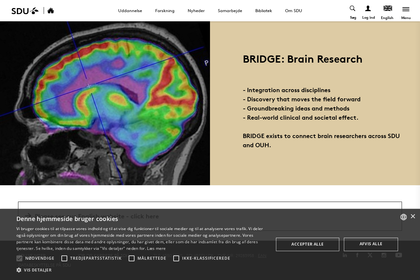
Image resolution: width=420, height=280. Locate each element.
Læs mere (156, 248)
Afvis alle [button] (371, 244)
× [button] (412, 216)
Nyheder (196, 10)
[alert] (210, 244)
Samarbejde (230, 10)
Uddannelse (130, 10)
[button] (19, 258)
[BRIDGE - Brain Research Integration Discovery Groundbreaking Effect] (57, 10)
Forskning (165, 10)
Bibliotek (263, 10)
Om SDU (293, 10)
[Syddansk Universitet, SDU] (25, 10)
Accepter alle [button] (307, 244)
